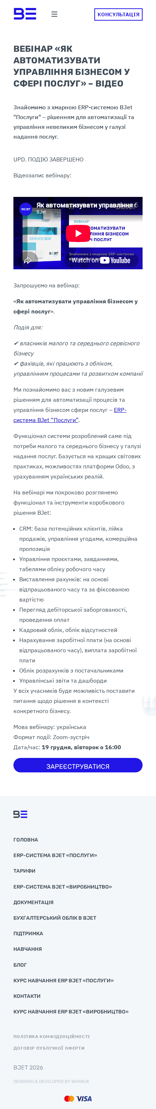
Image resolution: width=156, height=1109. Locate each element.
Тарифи (24, 871)
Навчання (27, 949)
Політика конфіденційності (51, 1036)
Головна (25, 840)
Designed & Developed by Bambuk (51, 1081)
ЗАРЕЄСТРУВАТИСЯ (78, 767)
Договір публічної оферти (49, 1048)
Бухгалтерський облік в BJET (54, 918)
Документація (33, 902)
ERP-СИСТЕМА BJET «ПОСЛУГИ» (55, 855)
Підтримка (28, 934)
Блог (20, 965)
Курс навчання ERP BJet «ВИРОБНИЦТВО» (71, 1012)
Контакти (27, 996)
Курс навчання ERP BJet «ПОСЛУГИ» (63, 981)
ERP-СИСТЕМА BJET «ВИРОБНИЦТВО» (62, 887)
